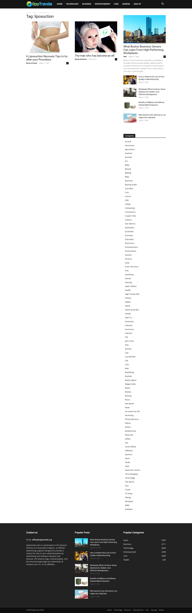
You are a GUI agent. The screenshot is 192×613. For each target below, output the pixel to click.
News (127, 407)
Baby (127, 165)
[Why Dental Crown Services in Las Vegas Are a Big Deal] (129, 118)
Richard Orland (31, 63)
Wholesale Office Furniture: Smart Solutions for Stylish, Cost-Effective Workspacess (152, 91)
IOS (126, 337)
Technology (72, 4)
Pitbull (128, 423)
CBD (127, 200)
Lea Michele (130, 356)
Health (137, 4)
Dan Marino (130, 223)
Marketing (129, 372)
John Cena (129, 341)
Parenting (129, 415)
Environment (130, 251)
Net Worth (129, 403)
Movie (127, 388)
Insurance (129, 329)
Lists (127, 364)
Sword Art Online (132, 470)
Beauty (128, 169)
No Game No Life (132, 411)
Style (127, 466)
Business (86, 4)
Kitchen (128, 349)
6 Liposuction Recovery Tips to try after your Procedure (47, 58)
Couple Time (130, 216)
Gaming (126, 4)
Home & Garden (132, 309)
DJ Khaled (129, 231)
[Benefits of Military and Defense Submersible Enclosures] (129, 105)
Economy (129, 235)
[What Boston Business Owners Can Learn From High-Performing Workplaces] (144, 29)
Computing (130, 208)
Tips (127, 485)
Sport (127, 458)
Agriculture (130, 149)
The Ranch (129, 482)
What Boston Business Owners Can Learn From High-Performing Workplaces (143, 50)
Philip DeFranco (132, 419)
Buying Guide (131, 184)
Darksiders (129, 227)
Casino (128, 196)
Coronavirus (130, 212)
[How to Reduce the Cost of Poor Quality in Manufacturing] (129, 79)
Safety (127, 439)
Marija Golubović (81, 59)
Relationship (130, 431)
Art (126, 161)
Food (127, 263)
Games (128, 278)
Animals (128, 157)
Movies (128, 392)
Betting (128, 173)
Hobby (128, 302)
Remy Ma (129, 435)
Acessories (129, 145)
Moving (128, 395)
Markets (128, 376)
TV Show (128, 493)
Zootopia (129, 509)
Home (59, 4)
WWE (127, 505)
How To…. (129, 317)
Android (128, 153)
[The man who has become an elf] (96, 36)
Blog (127, 176)
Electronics (130, 243)
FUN (127, 270)
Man (127, 368)
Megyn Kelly (130, 384)
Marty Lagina (130, 380)
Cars (116, 4)
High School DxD (132, 294)
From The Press (131, 266)
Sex (126, 442)
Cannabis (129, 188)
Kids (127, 345)
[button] (162, 4)
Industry (128, 325)
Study (127, 462)
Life (126, 360)
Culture (128, 220)
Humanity (129, 321)
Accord (128, 141)
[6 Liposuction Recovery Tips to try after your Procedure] (47, 37)
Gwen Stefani (131, 286)
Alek (125, 56)
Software (129, 450)
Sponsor (128, 454)
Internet (128, 333)
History (128, 298)
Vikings (128, 497)
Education (129, 239)
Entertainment (102, 4)
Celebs (128, 204)
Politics (128, 427)
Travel (127, 489)
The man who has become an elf (94, 55)
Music (127, 399)
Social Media (130, 446)
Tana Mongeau (131, 474)
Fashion (128, 255)
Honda (128, 313)
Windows (129, 501)
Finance (128, 259)
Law (126, 352)
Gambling (129, 274)
